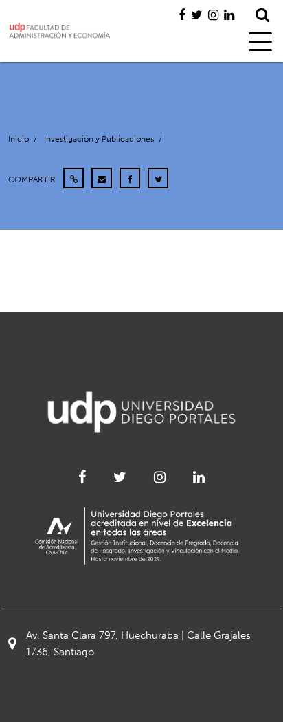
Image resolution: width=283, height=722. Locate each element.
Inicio (18, 139)
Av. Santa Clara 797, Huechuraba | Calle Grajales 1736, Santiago (138, 643)
